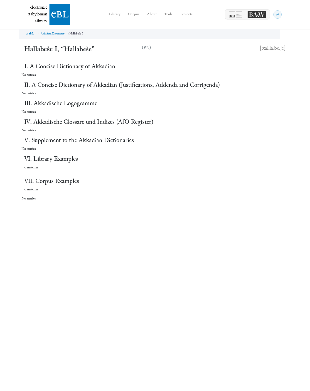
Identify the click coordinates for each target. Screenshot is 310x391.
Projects (186, 14)
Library (115, 14)
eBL (31, 34)
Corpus (134, 14)
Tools (168, 14)
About (152, 14)
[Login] (277, 14)
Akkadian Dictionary (52, 34)
